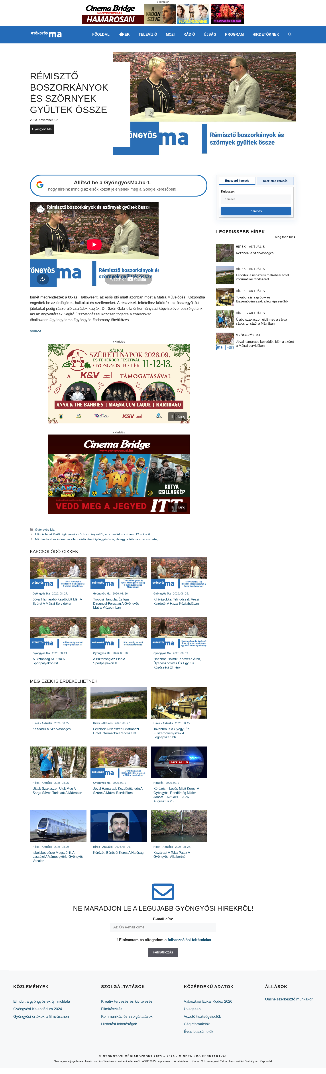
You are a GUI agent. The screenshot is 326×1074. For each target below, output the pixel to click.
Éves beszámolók (198, 1031)
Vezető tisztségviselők (202, 1016)
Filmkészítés (111, 1009)
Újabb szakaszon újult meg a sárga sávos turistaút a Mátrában (261, 322)
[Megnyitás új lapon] (119, 383)
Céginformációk (197, 1024)
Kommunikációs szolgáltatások (127, 1016)
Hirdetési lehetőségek (119, 1024)
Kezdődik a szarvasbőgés (255, 253)
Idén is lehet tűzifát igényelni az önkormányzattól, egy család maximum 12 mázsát (92, 534)
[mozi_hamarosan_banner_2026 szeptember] (163, 23)
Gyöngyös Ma (42, 129)
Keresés (256, 211)
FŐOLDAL (101, 34)
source (35, 331)
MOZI (170, 34)
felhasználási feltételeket (189, 940)
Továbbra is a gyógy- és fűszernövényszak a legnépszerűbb (262, 299)
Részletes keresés (275, 181)
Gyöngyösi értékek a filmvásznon (41, 1016)
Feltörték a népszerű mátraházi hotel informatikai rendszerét (262, 277)
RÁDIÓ (189, 34)
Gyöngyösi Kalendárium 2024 (37, 1009)
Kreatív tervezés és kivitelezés (127, 1001)
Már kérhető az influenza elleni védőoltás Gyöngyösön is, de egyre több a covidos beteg (97, 539)
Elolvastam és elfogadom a (165, 940)
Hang (181, 416)
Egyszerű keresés (237, 180)
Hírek (124, 34)
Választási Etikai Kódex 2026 (208, 1001)
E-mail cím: (163, 919)
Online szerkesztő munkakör (289, 999)
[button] (290, 34)
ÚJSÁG (210, 34)
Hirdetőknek (266, 34)
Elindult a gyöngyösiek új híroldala (41, 1001)
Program (234, 34)
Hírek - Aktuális (250, 247)
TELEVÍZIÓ (148, 34)
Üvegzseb (192, 1009)
